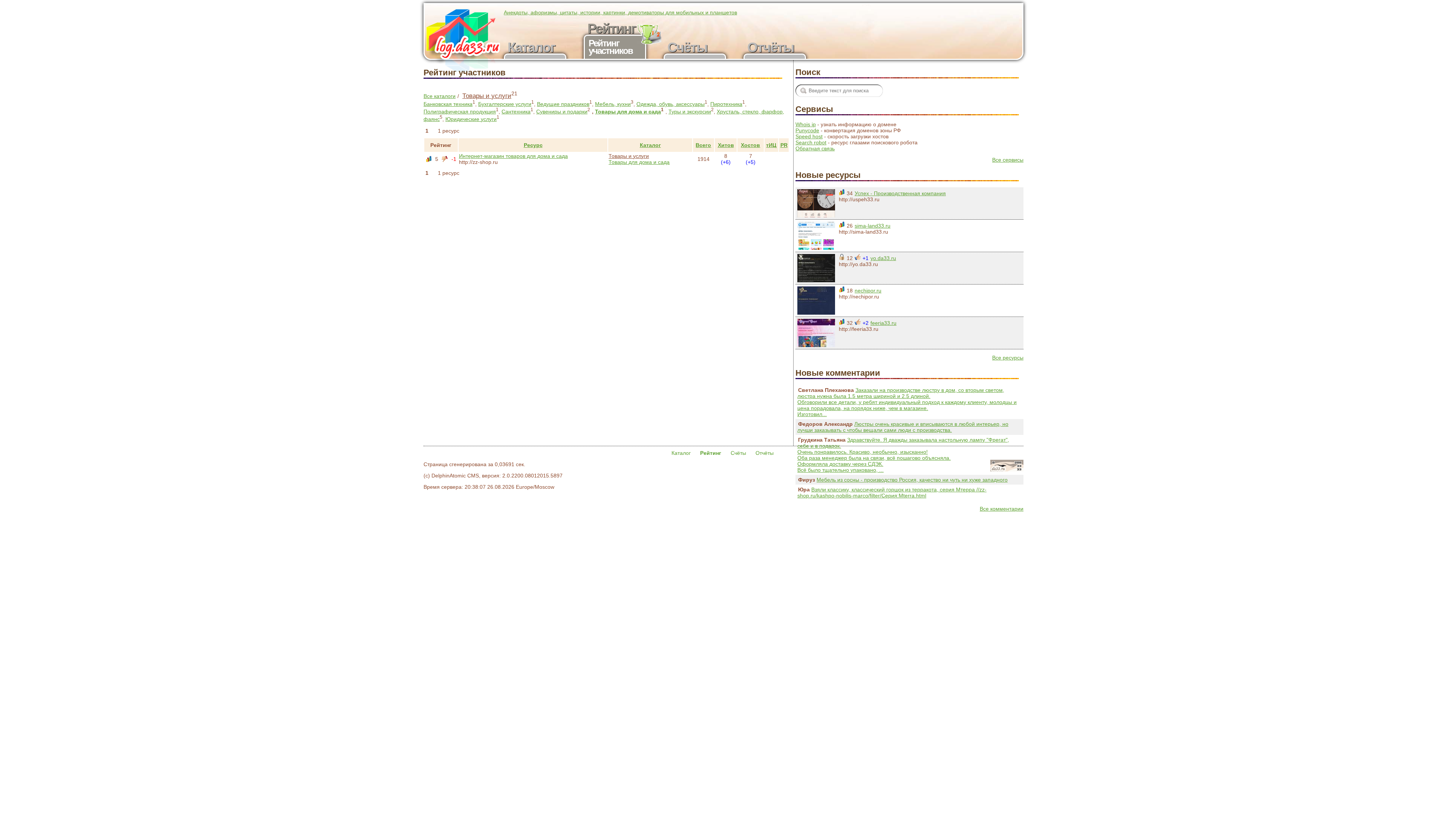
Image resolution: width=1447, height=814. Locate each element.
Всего (703, 145)
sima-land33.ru (872, 226)
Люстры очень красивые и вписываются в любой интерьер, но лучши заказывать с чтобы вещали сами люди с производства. (902, 427)
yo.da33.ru (883, 258)
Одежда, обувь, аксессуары (670, 104)
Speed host (809, 136)
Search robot (810, 142)
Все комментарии (1001, 509)
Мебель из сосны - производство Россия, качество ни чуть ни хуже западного (912, 480)
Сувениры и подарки (561, 112)
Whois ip (805, 124)
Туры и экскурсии (689, 112)
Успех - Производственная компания (900, 193)
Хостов (750, 145)
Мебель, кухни (613, 104)
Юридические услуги (471, 119)
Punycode (807, 130)
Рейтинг (440, 145)
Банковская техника (448, 104)
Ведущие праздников (563, 104)
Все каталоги (440, 96)
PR (784, 145)
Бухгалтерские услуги (504, 104)
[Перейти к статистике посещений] (816, 216)
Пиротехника (726, 104)
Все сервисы (1007, 160)
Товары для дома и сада (628, 112)
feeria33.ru (883, 323)
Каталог (650, 145)
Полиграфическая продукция (460, 112)
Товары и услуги (486, 95)
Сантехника (516, 112)
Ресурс (533, 145)
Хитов (726, 145)
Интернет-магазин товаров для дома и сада (513, 156)
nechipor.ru (868, 291)
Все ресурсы (1007, 358)
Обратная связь (815, 148)
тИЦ (771, 145)
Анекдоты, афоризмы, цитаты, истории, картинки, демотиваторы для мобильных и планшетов (620, 12)
